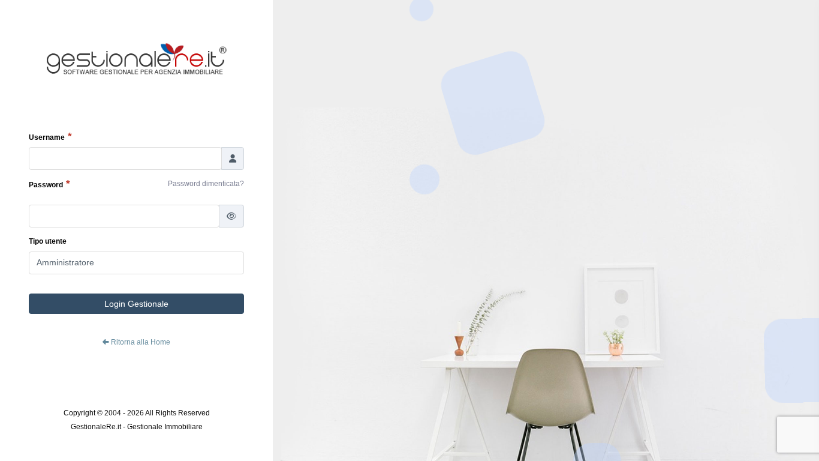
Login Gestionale (136, 304)
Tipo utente (48, 241)
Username (47, 137)
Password (46, 185)
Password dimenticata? (206, 183)
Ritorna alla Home (139, 342)
